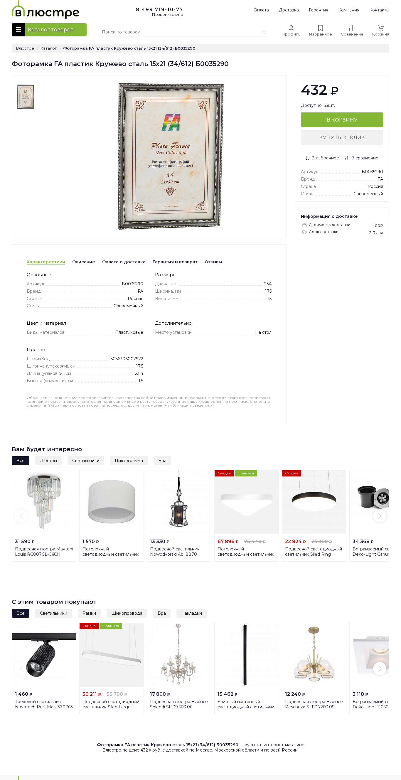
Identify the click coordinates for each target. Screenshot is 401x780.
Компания (348, 10)
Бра (162, 460)
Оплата (261, 10)
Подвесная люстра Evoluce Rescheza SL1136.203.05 (314, 704)
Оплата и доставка (124, 262)
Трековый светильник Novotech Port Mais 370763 (44, 704)
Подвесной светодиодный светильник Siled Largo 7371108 (110, 707)
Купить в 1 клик (342, 137)
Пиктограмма (129, 460)
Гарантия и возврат (175, 262)
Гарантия (318, 10)
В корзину (342, 120)
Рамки (89, 613)
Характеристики (46, 262)
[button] (21, 516)
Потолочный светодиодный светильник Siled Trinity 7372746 (246, 554)
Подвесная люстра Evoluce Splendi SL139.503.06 (179, 704)
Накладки (191, 613)
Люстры (48, 460)
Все (20, 460)
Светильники (86, 460)
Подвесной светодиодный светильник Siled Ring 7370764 (313, 554)
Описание (83, 262)
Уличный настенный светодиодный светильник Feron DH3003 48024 (246, 707)
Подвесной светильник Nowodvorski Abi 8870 (175, 551)
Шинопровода (126, 613)
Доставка (289, 10)
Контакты (379, 10)
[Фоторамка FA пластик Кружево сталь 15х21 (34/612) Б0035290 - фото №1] (29, 97)
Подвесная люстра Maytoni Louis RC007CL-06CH (44, 551)
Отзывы (213, 262)
